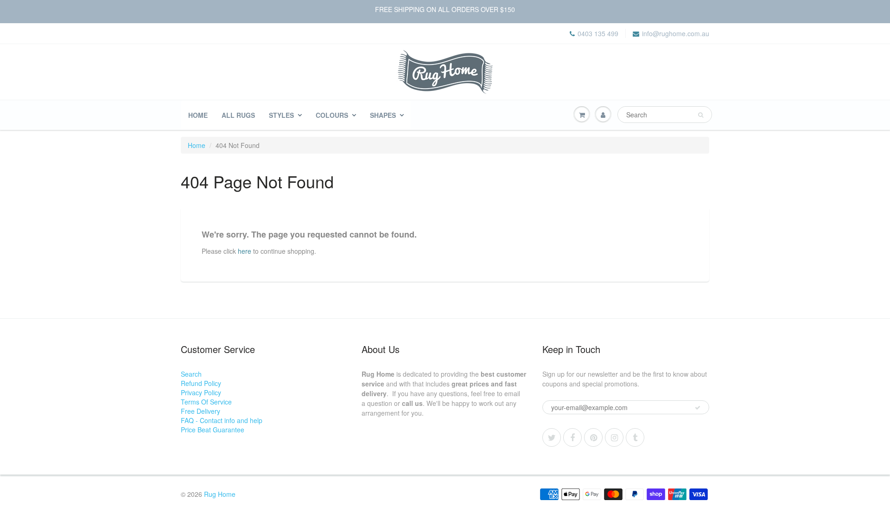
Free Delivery (200, 411)
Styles (281, 115)
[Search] (701, 115)
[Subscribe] (697, 407)
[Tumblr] (635, 437)
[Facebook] (572, 437)
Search (191, 374)
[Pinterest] (593, 437)
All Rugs (238, 115)
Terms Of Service (206, 401)
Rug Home (219, 494)
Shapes (383, 115)
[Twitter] (551, 437)
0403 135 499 (598, 33)
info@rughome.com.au (675, 33)
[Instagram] (614, 437)
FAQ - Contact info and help (221, 420)
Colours (332, 115)
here (244, 250)
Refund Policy (201, 383)
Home (198, 115)
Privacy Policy (201, 392)
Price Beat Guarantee (212, 429)
